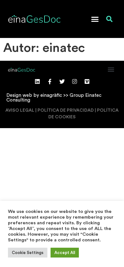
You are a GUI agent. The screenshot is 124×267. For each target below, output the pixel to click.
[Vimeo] (86, 81)
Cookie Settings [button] (28, 253)
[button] (95, 19)
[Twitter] (62, 81)
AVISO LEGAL (19, 110)
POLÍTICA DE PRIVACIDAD (66, 110)
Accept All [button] (64, 253)
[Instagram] (74, 81)
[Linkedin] (37, 81)
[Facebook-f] (49, 81)
